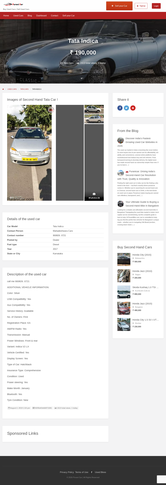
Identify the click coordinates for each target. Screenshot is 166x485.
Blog (30, 16)
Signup (142, 6)
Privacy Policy (67, 472)
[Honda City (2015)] (123, 259)
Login (156, 6)
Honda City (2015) (141, 255)
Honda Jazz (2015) (142, 303)
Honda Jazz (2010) (142, 271)
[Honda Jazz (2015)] (123, 308)
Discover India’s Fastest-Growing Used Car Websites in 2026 (137, 142)
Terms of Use (81, 472)
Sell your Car (121, 6)
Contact (54, 16)
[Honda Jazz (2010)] (123, 275)
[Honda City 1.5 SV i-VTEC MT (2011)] (123, 324)
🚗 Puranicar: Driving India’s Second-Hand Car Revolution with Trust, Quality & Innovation (136, 175)
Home (6, 16)
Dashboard (41, 16)
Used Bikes (100, 472)
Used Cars (18, 16)
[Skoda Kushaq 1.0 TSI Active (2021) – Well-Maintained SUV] (123, 292)
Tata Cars (68, 63)
